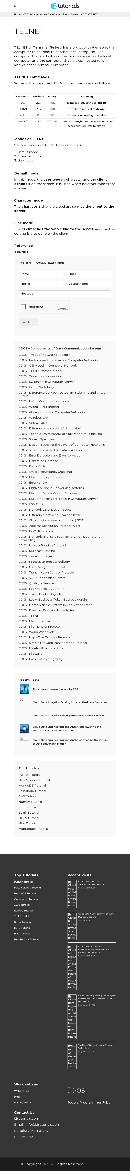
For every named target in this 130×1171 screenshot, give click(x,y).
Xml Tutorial (28, 807)
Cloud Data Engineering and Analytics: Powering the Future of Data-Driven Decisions (94, 949)
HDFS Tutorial (29, 818)
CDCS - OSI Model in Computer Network (48, 365)
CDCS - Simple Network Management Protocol (53, 643)
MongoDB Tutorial (32, 785)
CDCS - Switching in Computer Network (48, 381)
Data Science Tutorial (34, 780)
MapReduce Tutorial (34, 828)
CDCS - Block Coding (34, 466)
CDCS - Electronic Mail (35, 621)
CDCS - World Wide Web (36, 632)
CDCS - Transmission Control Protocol (46, 572)
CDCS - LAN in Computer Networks (44, 401)
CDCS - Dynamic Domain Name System (48, 610)
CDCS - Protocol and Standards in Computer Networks (58, 360)
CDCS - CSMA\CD (31, 504)
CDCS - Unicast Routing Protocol (42, 545)
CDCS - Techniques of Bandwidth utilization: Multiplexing (60, 434)
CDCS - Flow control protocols (41, 477)
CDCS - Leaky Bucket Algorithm (42, 588)
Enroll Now (28, 322)
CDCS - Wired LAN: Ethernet (39, 406)
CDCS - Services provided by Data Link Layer (50, 450)
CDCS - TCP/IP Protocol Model (40, 371)
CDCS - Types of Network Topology (44, 354)
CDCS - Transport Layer (35, 556)
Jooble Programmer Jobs (89, 1102)
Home (17, 14)
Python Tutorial (30, 774)
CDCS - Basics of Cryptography (41, 659)
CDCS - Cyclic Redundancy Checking (45, 471)
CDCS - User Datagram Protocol (42, 567)
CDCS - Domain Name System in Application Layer (55, 605)
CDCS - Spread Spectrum (37, 439)
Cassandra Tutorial (32, 791)
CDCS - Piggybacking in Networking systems (51, 488)
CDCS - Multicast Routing (37, 551)
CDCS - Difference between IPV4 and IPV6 (49, 515)
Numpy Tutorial (30, 801)
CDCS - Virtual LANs (33, 423)
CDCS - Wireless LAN (34, 417)
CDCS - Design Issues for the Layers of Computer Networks (62, 444)
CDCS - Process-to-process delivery (44, 561)
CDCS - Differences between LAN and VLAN (50, 428)
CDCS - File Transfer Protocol (40, 626)
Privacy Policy (22, 1102)
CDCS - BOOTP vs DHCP (36, 531)
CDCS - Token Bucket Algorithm (42, 594)
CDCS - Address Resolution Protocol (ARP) (49, 526)
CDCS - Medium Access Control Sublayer (48, 493)
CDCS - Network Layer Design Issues (45, 509)
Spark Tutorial (29, 812)
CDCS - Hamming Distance (38, 461)
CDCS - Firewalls (30, 653)
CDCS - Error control (33, 482)
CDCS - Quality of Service (36, 583)
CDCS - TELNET (30, 615)
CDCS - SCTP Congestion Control (42, 578)
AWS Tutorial (28, 796)
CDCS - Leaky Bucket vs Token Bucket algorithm (54, 599)
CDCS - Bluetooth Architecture (42, 648)
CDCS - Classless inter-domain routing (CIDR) (51, 520)
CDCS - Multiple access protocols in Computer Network (59, 498)
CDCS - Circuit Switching (36, 387)
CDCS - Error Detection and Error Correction (50, 455)
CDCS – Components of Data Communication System (51, 14)
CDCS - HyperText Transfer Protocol (45, 637)
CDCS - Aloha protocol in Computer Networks (52, 412)
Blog (17, 1096)
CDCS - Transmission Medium (40, 376)
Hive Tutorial (28, 823)
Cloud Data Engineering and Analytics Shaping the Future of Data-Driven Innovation (97, 998)
